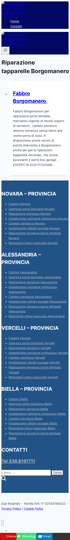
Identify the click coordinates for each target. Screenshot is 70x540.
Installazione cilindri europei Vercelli (34, 362)
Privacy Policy (11, 508)
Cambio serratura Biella (25, 418)
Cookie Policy (33, 508)
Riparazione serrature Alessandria (33, 282)
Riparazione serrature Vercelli (30, 348)
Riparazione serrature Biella (28, 409)
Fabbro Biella (19, 399)
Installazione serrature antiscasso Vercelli (38, 353)
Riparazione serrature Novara (30, 214)
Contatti (16, 26)
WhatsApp (26, 536)
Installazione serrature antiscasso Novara (38, 218)
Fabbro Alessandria (23, 272)
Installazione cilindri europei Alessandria (37, 301)
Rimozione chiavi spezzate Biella (32, 428)
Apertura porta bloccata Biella (30, 404)
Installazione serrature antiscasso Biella (37, 414)
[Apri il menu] (5, 50)
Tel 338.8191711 (18, 461)
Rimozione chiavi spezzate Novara (33, 243)
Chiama (8, 536)
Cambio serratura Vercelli (27, 358)
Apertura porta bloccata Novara (32, 209)
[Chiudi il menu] (2, 523)
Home (14, 21)
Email (44, 536)
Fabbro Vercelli (20, 338)
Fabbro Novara (19, 204)
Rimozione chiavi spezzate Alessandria (37, 316)
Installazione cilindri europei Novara (34, 228)
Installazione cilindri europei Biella (33, 423)
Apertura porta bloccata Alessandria (35, 277)
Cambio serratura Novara (27, 223)
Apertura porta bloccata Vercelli (32, 343)
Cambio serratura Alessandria (30, 297)
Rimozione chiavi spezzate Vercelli (33, 377)
